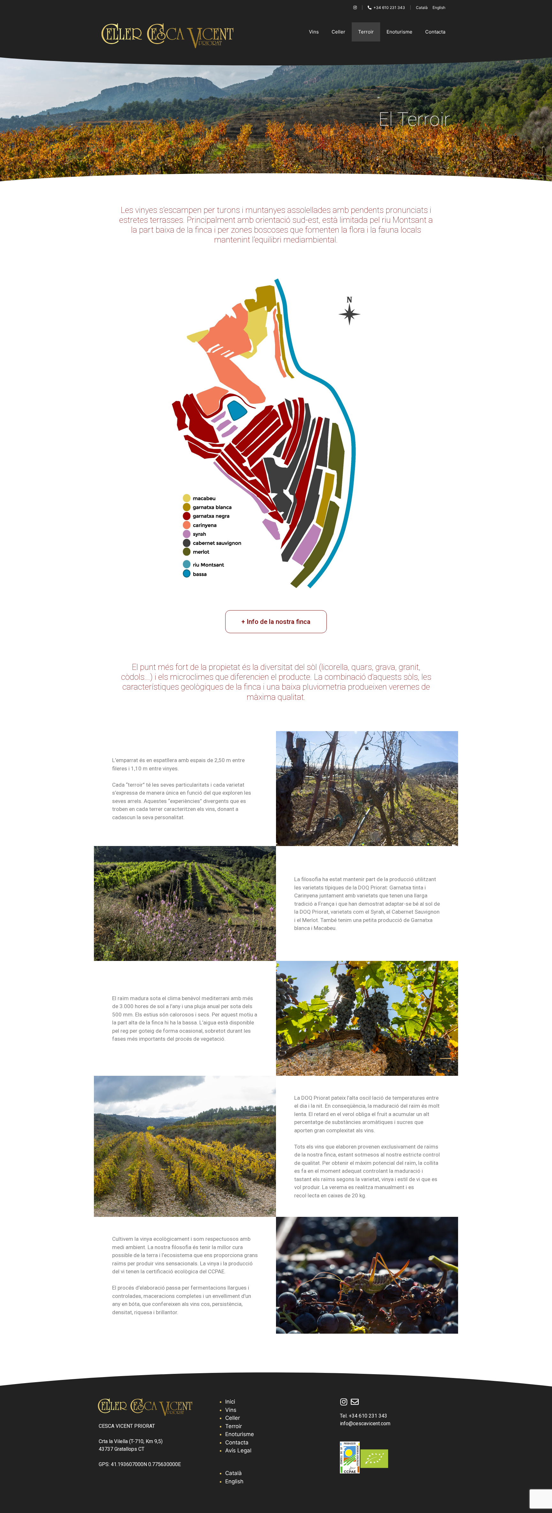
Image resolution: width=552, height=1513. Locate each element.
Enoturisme (399, 32)
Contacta (435, 32)
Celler (338, 32)
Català (422, 7)
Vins (314, 32)
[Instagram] (344, 1402)
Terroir (366, 32)
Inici (230, 1401)
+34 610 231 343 (388, 7)
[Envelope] (355, 1402)
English (439, 7)
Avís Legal (238, 1450)
